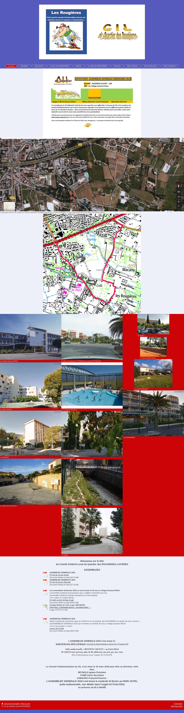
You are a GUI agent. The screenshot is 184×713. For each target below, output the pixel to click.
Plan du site (25, 704)
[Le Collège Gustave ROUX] (30, 337)
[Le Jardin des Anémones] (30, 482)
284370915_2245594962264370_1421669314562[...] (70, 608)
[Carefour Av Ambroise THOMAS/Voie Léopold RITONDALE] (92, 337)
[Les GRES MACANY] (153, 373)
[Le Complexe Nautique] (92, 385)
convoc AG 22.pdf (57, 629)
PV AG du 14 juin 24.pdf (59, 575)
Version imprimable (12, 704)
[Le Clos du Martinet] (92, 434)
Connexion (178, 704)
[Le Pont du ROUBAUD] (92, 482)
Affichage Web (176, 706)
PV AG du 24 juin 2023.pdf (60, 582)
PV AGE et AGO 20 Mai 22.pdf (62, 600)
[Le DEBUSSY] (30, 433)
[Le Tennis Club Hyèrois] (153, 347)
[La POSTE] (153, 324)
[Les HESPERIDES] (153, 413)
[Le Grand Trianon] (30, 385)
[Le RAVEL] (92, 531)
